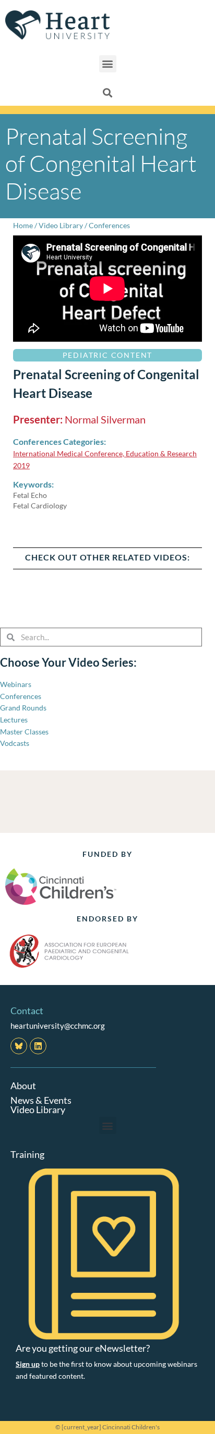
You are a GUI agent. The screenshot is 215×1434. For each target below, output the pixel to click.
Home (23, 225)
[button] (107, 63)
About (23, 1085)
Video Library (61, 225)
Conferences (109, 225)
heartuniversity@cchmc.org (57, 1025)
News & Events (40, 1100)
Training (27, 1154)
